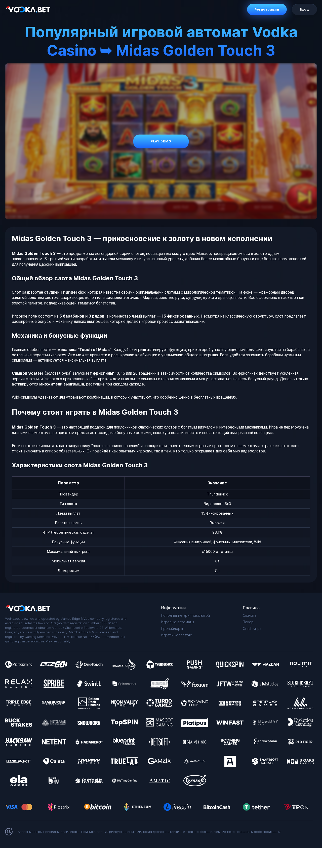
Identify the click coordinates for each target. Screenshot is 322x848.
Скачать (250, 615)
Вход (304, 9)
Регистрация (267, 9)
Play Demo (161, 141)
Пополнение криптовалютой (185, 615)
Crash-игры (252, 628)
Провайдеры (172, 628)
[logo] (27, 9)
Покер (248, 622)
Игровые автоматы (177, 622)
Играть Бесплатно (176, 635)
